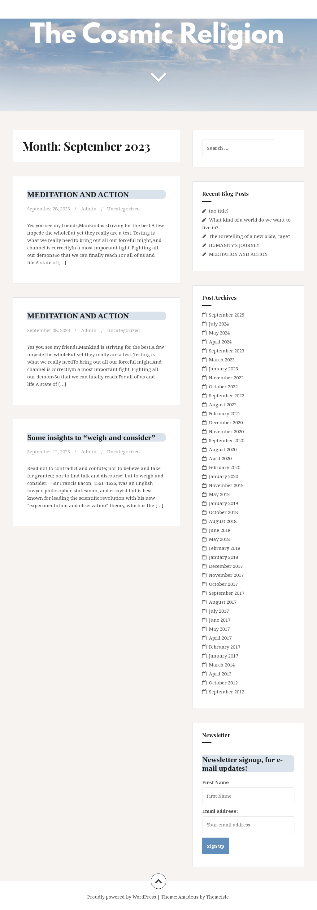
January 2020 (223, 476)
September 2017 (226, 593)
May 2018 (219, 539)
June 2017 (219, 620)
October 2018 (223, 512)
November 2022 (226, 377)
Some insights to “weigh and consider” (91, 437)
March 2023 (222, 359)
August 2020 (223, 449)
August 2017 (223, 602)
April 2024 (220, 342)
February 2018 (224, 548)
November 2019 (226, 485)
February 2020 (224, 467)
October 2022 (223, 386)
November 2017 (226, 575)
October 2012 (223, 682)
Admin (89, 208)
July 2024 (219, 324)
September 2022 (226, 395)
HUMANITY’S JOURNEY (234, 245)
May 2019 (219, 494)
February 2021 (224, 413)
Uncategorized (123, 208)
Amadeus (188, 897)
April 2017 (220, 638)
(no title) (218, 211)
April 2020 (220, 458)
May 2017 (219, 629)
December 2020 (226, 422)
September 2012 (226, 691)
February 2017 (224, 647)
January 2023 (223, 368)
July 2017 (219, 611)
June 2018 (219, 530)
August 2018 (223, 521)
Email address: (220, 811)
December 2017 (226, 566)
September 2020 (226, 440)
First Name (215, 782)
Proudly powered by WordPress (121, 897)
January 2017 (223, 656)
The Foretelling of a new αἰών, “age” (249, 236)
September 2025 (226, 315)
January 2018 (223, 557)
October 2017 (223, 584)
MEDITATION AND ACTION (78, 194)
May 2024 (219, 333)
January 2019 (223, 503)
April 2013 (220, 674)
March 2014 (222, 665)
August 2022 (223, 404)
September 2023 (226, 350)
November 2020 (226, 431)
